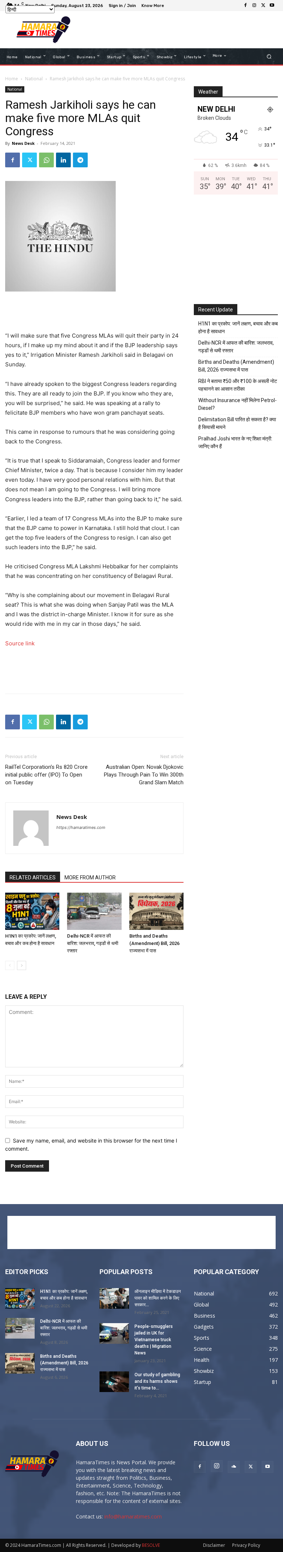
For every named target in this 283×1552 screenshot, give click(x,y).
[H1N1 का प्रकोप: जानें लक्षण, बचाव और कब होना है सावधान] (32, 911)
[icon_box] (154, 6)
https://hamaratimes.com (80, 827)
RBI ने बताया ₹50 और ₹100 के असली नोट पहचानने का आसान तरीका (237, 385)
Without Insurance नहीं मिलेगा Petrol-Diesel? (237, 404)
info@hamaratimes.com (133, 1516)
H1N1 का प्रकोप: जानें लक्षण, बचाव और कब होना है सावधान (238, 327)
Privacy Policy (246, 1545)
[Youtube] (272, 5)
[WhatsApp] (46, 160)
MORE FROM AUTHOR (90, 877)
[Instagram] (254, 5)
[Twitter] (263, 5)
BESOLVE (151, 1545)
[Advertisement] (176, 30)
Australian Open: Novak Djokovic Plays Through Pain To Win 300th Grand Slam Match (144, 775)
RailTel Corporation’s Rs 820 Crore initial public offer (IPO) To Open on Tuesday (46, 775)
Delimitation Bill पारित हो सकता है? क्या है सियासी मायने (237, 423)
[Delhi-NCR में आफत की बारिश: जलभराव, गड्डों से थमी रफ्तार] (94, 911)
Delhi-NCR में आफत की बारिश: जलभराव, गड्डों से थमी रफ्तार (92, 943)
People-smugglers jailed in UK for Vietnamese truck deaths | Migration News (153, 1340)
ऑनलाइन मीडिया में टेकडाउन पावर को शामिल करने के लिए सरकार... (157, 1298)
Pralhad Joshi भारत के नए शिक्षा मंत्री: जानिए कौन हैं (235, 442)
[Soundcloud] (234, 1467)
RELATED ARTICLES (33, 877)
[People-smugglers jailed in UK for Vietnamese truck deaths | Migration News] (114, 1333)
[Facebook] (245, 5)
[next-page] (21, 965)
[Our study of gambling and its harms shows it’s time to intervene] (114, 1381)
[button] (269, 56)
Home (11, 79)
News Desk (23, 143)
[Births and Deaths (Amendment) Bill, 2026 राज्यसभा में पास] (156, 911)
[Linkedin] (63, 160)
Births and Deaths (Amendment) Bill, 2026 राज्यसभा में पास (154, 943)
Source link (20, 643)
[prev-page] (9, 965)
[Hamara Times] (43, 29)
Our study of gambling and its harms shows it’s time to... (157, 1381)
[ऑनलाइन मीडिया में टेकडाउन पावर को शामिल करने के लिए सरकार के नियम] (114, 1298)
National (34, 79)
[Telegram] (80, 160)
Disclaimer (214, 1545)
